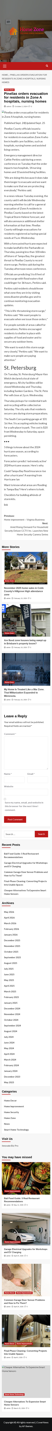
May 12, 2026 (18, 1205)
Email (31, 773)
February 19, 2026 (20, 598)
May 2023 (9, 1082)
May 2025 (9, 980)
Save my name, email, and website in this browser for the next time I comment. (24, 806)
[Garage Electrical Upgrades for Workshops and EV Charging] (26, 1229)
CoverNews (43, 1422)
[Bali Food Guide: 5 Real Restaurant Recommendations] (26, 1178)
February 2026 (11, 929)
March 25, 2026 (19, 1408)
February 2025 (11, 997)
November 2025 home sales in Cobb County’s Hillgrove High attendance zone (24, 591)
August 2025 (10, 963)
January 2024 (10, 1071)
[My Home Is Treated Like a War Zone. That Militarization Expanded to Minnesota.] (26, 669)
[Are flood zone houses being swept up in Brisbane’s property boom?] (26, 620)
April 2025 (9, 985)
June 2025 (9, 974)
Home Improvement (14, 1106)
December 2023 (12, 1076)
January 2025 (10, 1002)
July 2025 (9, 968)
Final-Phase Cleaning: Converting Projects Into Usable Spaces (25, 883)
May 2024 (9, 1048)
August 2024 (10, 1031)
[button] (5, 65)
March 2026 (10, 923)
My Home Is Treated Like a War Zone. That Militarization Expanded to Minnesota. (24, 692)
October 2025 (11, 951)
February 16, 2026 (20, 700)
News (7, 1124)
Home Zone (9, 90)
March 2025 (10, 991)
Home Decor (10, 1100)
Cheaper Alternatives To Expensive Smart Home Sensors (25, 892)
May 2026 (9, 912)
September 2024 (12, 1025)
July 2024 (9, 1037)
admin (8, 106)
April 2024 (9, 1054)
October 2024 (11, 1020)
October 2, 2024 (21, 106)
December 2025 (12, 940)
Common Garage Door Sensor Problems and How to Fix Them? (26, 874)
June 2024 (9, 1042)
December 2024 (12, 1008)
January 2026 (10, 934)
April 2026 (9, 917)
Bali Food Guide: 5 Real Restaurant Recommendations (21, 855)
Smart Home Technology (16, 1129)
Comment (10, 733)
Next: (26, 529)
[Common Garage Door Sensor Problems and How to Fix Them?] (26, 1280)
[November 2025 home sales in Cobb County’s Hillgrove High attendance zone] (26, 568)
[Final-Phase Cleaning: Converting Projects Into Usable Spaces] (26, 1331)
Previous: (24, 518)
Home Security (11, 1112)
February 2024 (11, 1065)
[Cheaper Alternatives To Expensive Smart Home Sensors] (26, 1381)
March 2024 (10, 1059)
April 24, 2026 (18, 1256)
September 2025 (12, 957)
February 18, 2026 (20, 647)
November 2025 (12, 946)
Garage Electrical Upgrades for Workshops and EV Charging (26, 865)
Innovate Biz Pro (10, 1145)
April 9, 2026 (18, 1357)
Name (8, 773)
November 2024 (12, 1014)
